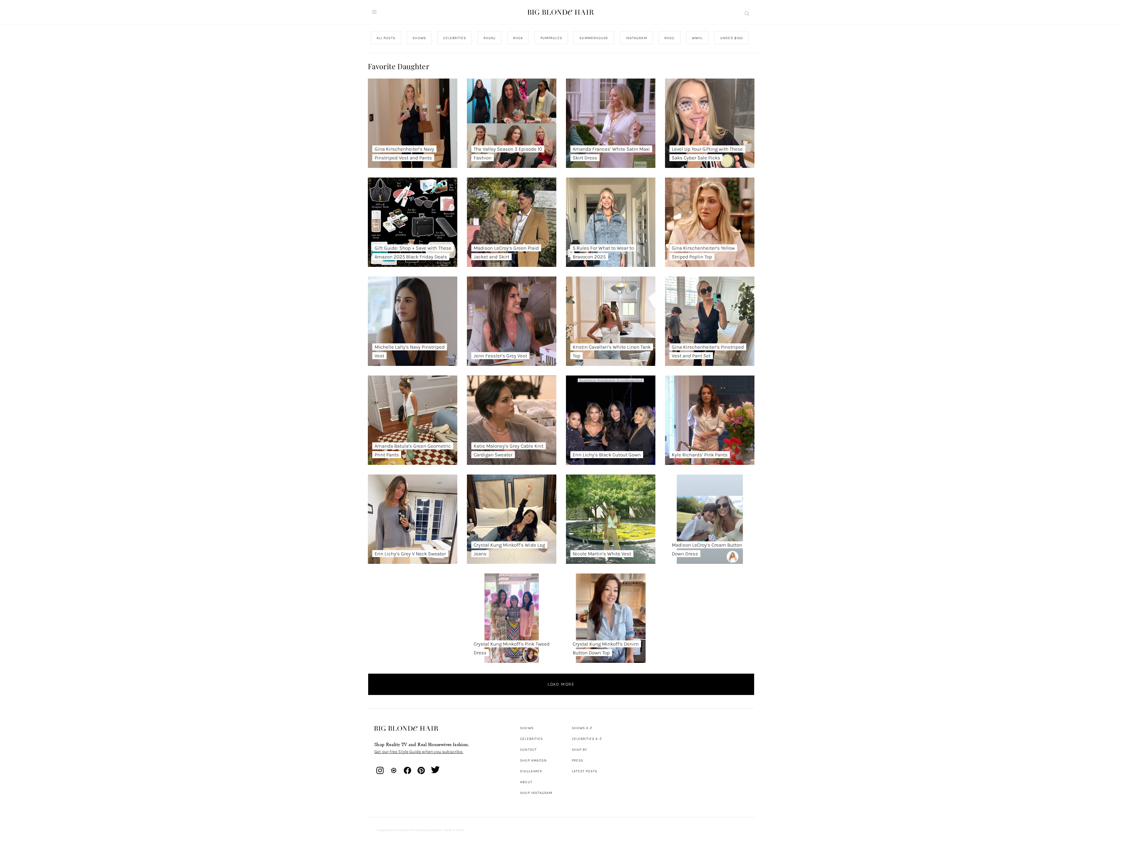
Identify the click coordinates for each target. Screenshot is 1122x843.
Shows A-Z (582, 728)
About (526, 782)
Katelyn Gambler (431, 830)
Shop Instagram (536, 793)
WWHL (697, 38)
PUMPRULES (551, 38)
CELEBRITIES (454, 38)
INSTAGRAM (636, 38)
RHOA (518, 38)
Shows (526, 728)
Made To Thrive (454, 830)
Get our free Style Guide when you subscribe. (418, 751)
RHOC (669, 38)
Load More (561, 684)
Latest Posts (585, 771)
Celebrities (531, 739)
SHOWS (419, 38)
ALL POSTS (386, 38)
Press (577, 760)
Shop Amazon (533, 760)
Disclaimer (531, 771)
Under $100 (731, 38)
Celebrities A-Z (587, 739)
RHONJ (489, 38)
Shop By (579, 750)
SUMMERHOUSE (593, 38)
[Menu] (374, 12)
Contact (528, 750)
